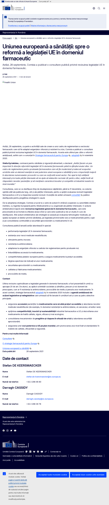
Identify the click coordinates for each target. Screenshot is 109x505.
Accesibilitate (19, 460)
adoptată (75, 155)
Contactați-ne (55, 452)
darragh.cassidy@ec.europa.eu (39, 399)
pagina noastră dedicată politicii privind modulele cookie (18, 483)
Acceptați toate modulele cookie (52, 475)
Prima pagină (7, 38)
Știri (16, 38)
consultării (75, 195)
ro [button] (94, 8)
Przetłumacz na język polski (18, 25)
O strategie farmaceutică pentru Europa (20, 343)
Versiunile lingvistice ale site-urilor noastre (51, 456)
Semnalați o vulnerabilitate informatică (17, 456)
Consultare (7, 338)
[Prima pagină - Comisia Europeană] (15, 7)
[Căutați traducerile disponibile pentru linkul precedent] (69, 155)
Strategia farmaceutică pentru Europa (51, 155)
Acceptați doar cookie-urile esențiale (88, 475)
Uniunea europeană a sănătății (16, 348)
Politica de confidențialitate (92, 456)
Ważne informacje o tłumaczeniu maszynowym (49, 25)
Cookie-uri (74, 456)
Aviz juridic (7, 460)
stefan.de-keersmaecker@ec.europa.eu (43, 377)
